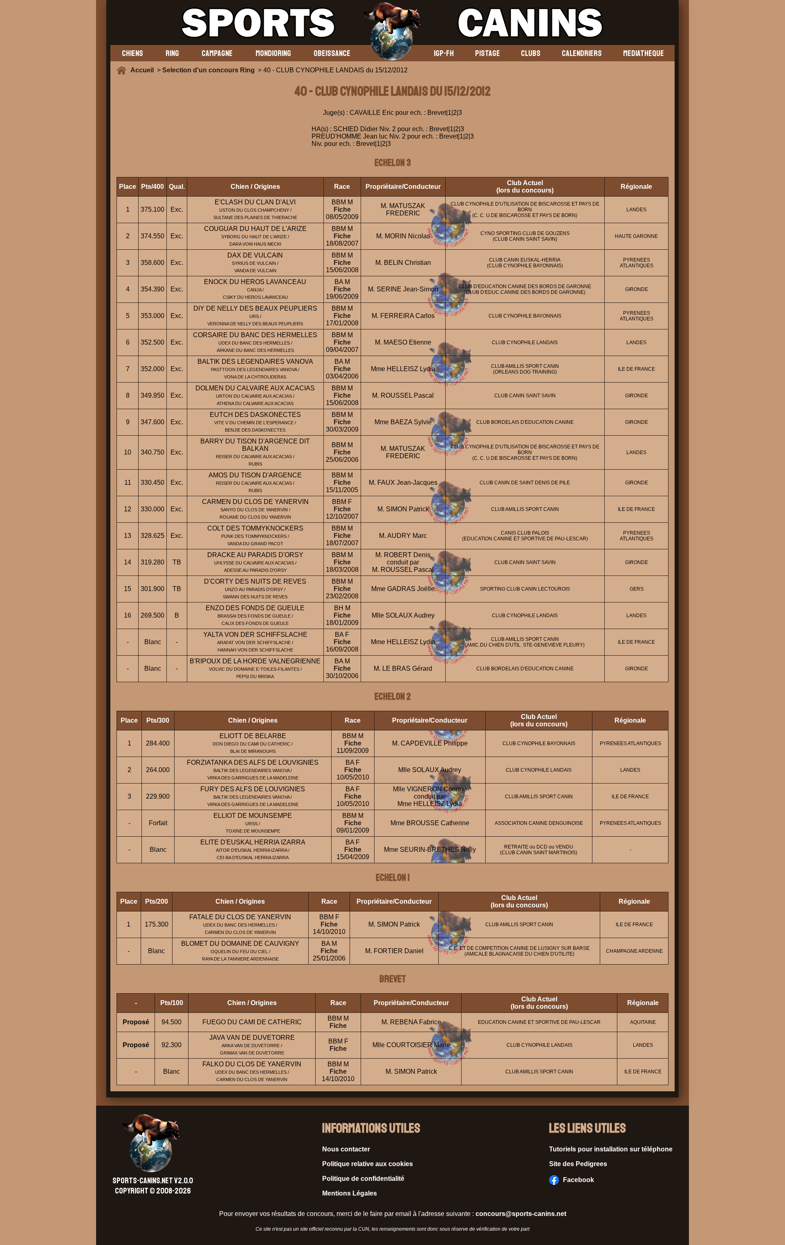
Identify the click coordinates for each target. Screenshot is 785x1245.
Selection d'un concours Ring (208, 70)
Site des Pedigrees (578, 1163)
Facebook (578, 1179)
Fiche (342, 209)
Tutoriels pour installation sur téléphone (611, 1149)
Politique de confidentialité (363, 1178)
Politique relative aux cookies (367, 1163)
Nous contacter (346, 1149)
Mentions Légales (349, 1193)
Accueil (143, 70)
